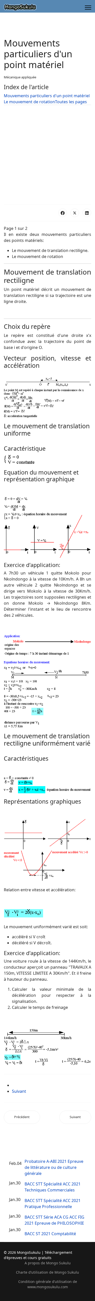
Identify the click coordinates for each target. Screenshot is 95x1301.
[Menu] (88, 7)
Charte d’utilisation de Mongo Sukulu (47, 1272)
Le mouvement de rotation (29, 102)
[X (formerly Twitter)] (74, 213)
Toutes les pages (71, 102)
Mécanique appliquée (20, 77)
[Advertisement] (47, 155)
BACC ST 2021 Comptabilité (50, 1233)
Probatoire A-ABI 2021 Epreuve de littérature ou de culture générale (54, 1167)
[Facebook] (62, 213)
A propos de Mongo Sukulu (48, 1263)
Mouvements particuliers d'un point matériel (47, 95)
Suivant (19, 1091)
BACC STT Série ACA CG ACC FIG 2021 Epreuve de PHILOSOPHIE (54, 1220)
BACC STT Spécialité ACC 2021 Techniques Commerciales (53, 1187)
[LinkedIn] (87, 213)
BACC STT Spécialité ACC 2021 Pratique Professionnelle (53, 1203)
